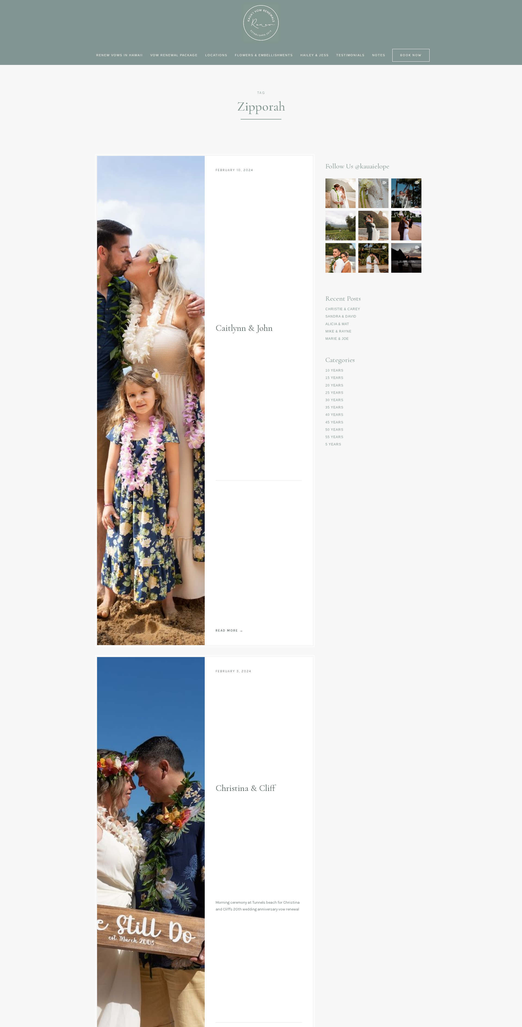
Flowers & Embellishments (264, 55)
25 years (334, 393)
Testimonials (350, 55)
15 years (334, 378)
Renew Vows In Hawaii (119, 55)
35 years (334, 407)
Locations (216, 55)
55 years (334, 437)
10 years (334, 370)
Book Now (411, 55)
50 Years (334, 430)
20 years (334, 385)
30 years (334, 400)
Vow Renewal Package (174, 55)
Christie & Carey (342, 309)
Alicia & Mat (337, 324)
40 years (334, 415)
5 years (333, 444)
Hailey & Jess (314, 55)
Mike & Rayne (338, 331)
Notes (378, 55)
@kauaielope (372, 166)
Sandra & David (340, 316)
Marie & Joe (337, 339)
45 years (334, 422)
